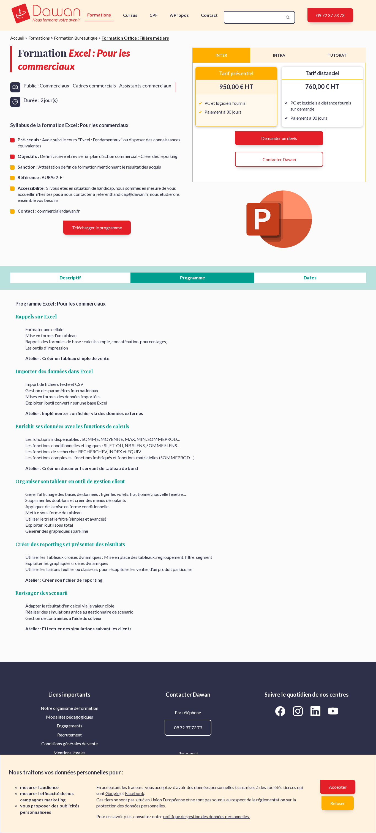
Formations (99, 14)
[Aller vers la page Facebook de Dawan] (281, 711)
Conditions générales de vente (69, 743)
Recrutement (69, 734)
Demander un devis (279, 138)
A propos (179, 15)
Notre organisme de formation (69, 708)
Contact (209, 15)
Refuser (337, 803)
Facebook (134, 793)
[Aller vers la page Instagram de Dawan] (298, 711)
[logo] (46, 14)
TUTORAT (337, 55)
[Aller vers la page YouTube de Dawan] (333, 711)
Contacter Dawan (279, 159)
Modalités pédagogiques (69, 716)
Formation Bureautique (75, 37)
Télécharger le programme (97, 227)
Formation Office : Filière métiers (135, 37)
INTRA (279, 55)
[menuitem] (69, 708)
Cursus (130, 15)
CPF (153, 15)
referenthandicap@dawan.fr (122, 194)
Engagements (69, 725)
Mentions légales (69, 752)
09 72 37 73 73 (330, 15)
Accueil (17, 37)
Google (112, 793)
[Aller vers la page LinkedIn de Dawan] (316, 711)
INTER (221, 55)
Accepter (338, 787)
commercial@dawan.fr (58, 210)
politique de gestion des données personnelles (206, 816)
